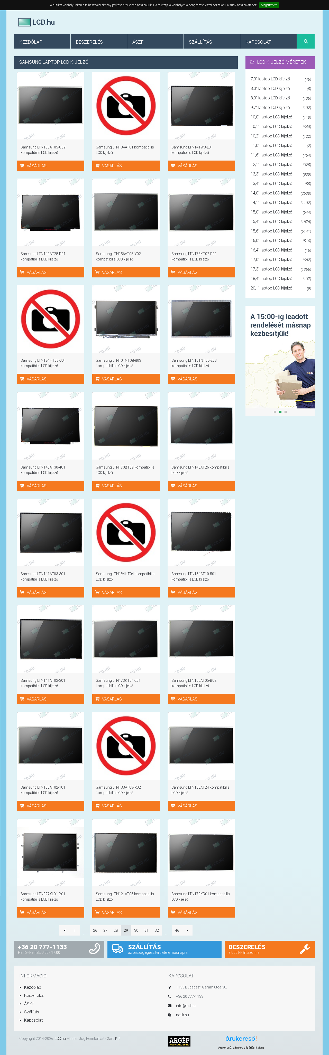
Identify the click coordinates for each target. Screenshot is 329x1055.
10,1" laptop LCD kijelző (281, 126)
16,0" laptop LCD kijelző (281, 240)
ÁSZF (28, 1003)
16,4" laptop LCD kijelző (281, 250)
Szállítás (31, 1012)
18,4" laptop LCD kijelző (281, 278)
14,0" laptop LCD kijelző (281, 193)
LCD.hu (60, 1039)
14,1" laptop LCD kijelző (281, 202)
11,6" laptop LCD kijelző (281, 155)
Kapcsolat (33, 1020)
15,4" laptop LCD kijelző (281, 221)
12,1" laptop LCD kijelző (281, 164)
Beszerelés (33, 995)
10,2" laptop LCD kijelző (281, 136)
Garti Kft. (114, 1039)
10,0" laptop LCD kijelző (281, 117)
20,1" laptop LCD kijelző (281, 288)
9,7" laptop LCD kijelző (281, 107)
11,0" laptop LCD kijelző (281, 145)
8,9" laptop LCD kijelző (281, 98)
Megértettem (269, 5)
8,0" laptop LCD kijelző (281, 88)
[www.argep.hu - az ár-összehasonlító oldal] (179, 1041)
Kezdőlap (32, 987)
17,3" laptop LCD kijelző (281, 269)
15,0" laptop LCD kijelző (281, 212)
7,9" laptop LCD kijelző (281, 79)
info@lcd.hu (186, 1006)
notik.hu (182, 1015)
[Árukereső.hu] (241, 1040)
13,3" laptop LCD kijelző (281, 174)
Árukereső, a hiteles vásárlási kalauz (241, 1047)
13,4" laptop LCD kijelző (281, 183)
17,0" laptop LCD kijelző (281, 259)
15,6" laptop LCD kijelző (281, 231)
